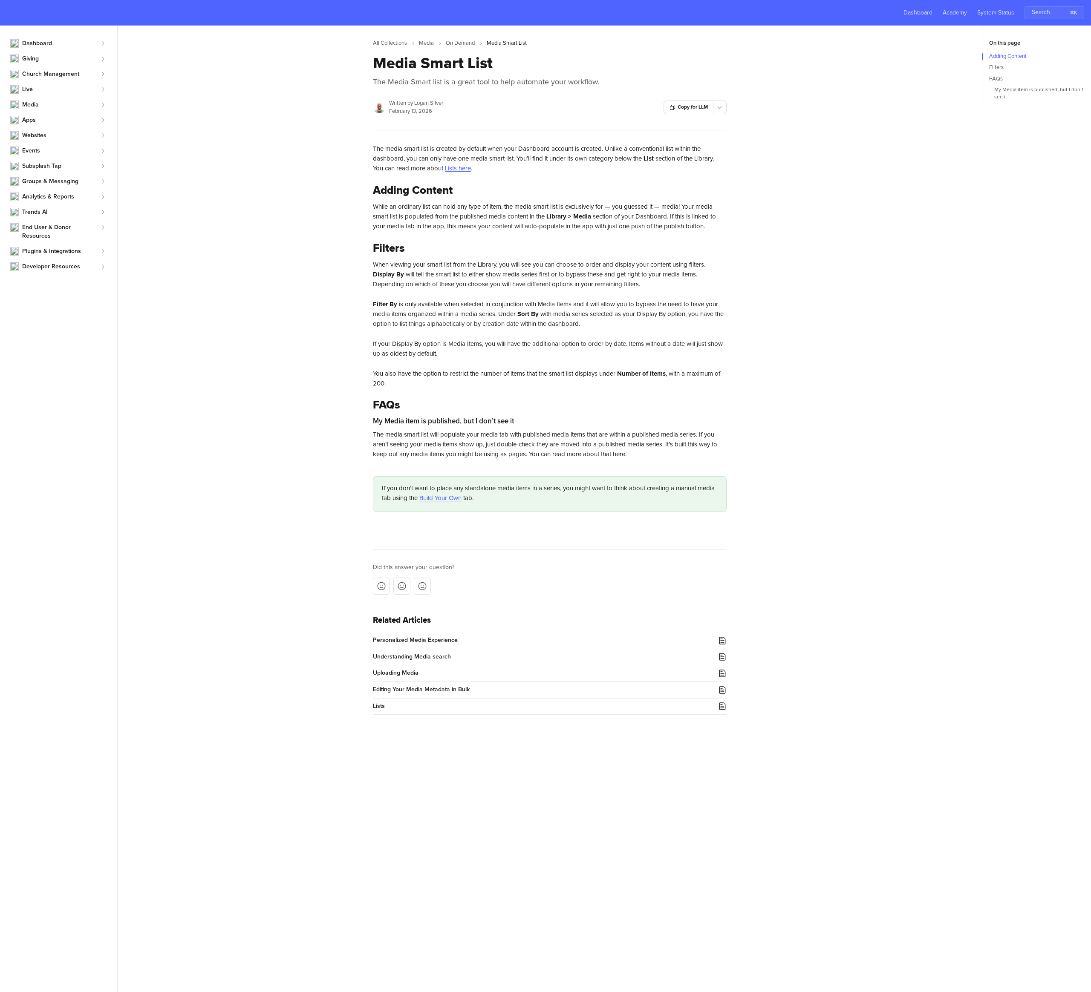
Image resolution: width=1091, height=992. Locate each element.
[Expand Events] (103, 151)
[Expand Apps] (103, 120)
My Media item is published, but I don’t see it (1038, 93)
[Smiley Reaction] (422, 586)
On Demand (460, 43)
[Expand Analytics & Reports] (103, 197)
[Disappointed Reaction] (381, 586)
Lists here (458, 168)
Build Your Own (440, 498)
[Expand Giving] (103, 59)
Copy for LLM (693, 107)
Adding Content (1008, 56)
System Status (995, 13)
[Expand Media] (103, 105)
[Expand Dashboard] (103, 43)
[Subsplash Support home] (8, 13)
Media (426, 43)
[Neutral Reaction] (401, 586)
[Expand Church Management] (103, 74)
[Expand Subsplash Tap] (103, 166)
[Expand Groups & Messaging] (103, 181)
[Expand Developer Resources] (103, 267)
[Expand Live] (103, 89)
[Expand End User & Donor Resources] (103, 227)
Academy (955, 13)
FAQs (996, 79)
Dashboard (917, 13)
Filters (996, 67)
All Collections (390, 43)
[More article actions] (720, 107)
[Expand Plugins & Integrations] (103, 251)
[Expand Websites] (103, 135)
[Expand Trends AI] (103, 212)
